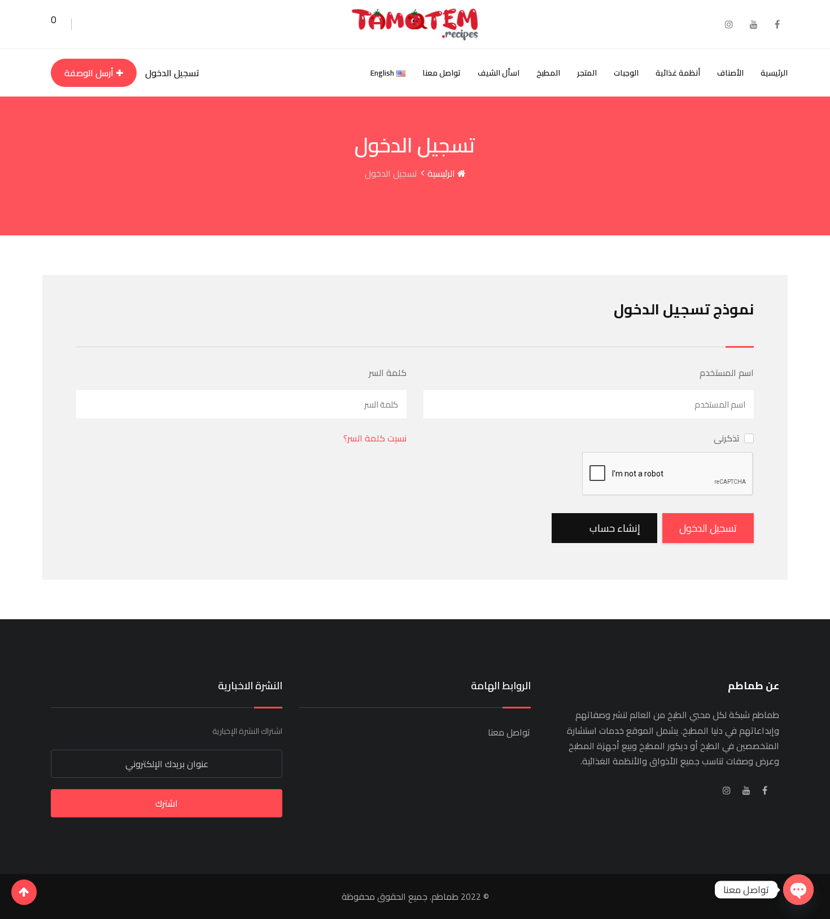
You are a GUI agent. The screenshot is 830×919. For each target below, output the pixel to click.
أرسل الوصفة (88, 72)
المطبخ (548, 72)
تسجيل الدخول (172, 72)
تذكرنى (727, 438)
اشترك (166, 803)
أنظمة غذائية (678, 72)
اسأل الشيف (498, 72)
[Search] (84, 24)
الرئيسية (774, 72)
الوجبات (626, 72)
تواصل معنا (441, 72)
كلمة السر (388, 372)
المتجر (587, 72)
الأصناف (730, 72)
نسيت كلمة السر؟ (375, 438)
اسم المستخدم (727, 372)
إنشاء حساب (614, 528)
